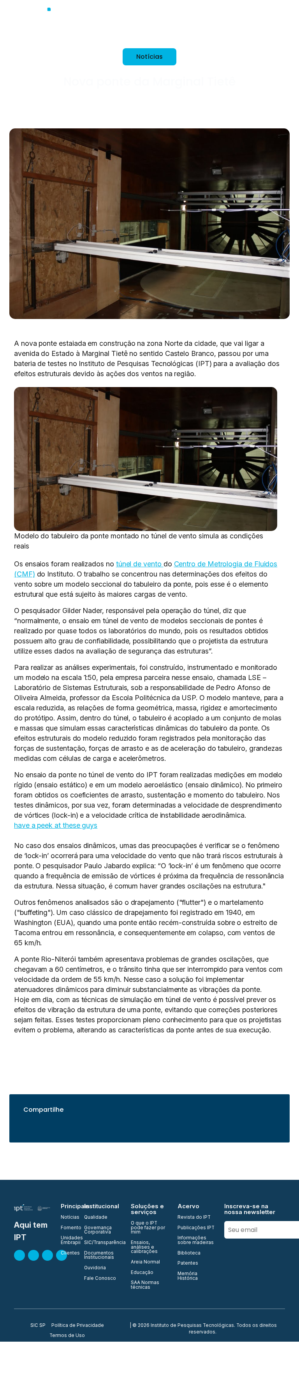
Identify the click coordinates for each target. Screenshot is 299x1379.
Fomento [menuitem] (68, 1228)
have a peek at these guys (55, 825)
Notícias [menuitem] (68, 1217)
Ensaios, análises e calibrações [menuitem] (144, 1247)
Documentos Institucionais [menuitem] (99, 1255)
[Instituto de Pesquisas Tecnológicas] (51, 19)
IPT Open (157, 19)
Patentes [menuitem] (188, 1263)
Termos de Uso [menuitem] (67, 1335)
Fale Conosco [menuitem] (100, 1278)
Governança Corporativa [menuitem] (98, 1230)
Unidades (192, 19)
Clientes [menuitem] (68, 1253)
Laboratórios (264, 19)
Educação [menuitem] (142, 1272)
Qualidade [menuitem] (95, 1217)
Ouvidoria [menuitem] (95, 1268)
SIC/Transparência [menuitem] (102, 1243)
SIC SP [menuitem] (38, 1325)
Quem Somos (117, 19)
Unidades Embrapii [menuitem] (68, 1240)
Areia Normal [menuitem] (145, 1262)
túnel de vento (140, 564)
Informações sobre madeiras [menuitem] (196, 1240)
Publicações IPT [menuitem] (196, 1228)
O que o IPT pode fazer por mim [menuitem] (148, 1228)
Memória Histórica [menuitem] (188, 1276)
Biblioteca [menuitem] (189, 1253)
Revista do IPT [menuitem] (194, 1217)
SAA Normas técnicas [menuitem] (145, 1285)
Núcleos (226, 19)
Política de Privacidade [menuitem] (77, 1325)
